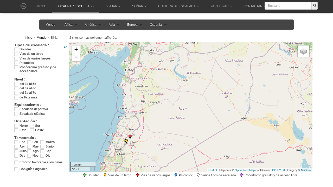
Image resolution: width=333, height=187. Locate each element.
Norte (24, 126)
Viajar (111, 6)
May (36, 146)
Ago (36, 151)
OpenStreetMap (245, 170)
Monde (50, 24)
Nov (36, 155)
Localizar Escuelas (74, 6)
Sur (37, 126)
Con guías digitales (34, 169)
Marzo (49, 142)
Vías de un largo (31, 54)
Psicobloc (27, 63)
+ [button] (76, 49)
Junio (49, 146)
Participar (219, 6)
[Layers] (303, 51)
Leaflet (212, 170)
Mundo (42, 37)
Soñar (137, 6)
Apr (22, 146)
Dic (48, 155)
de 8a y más (28, 97)
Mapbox (306, 170)
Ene (22, 142)
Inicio (40, 6)
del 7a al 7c (28, 93)
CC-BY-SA (278, 170)
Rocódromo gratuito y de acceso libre (38, 67)
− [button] (76, 57)
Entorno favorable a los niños (41, 162)
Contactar (253, 6)
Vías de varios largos (35, 58)
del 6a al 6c (28, 88)
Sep (48, 151)
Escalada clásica (32, 114)
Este (23, 130)
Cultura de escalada (177, 6)
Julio (23, 151)
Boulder (25, 49)
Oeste (39, 130)
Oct (22, 155)
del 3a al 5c (28, 84)
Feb (35, 142)
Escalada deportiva (34, 109)
